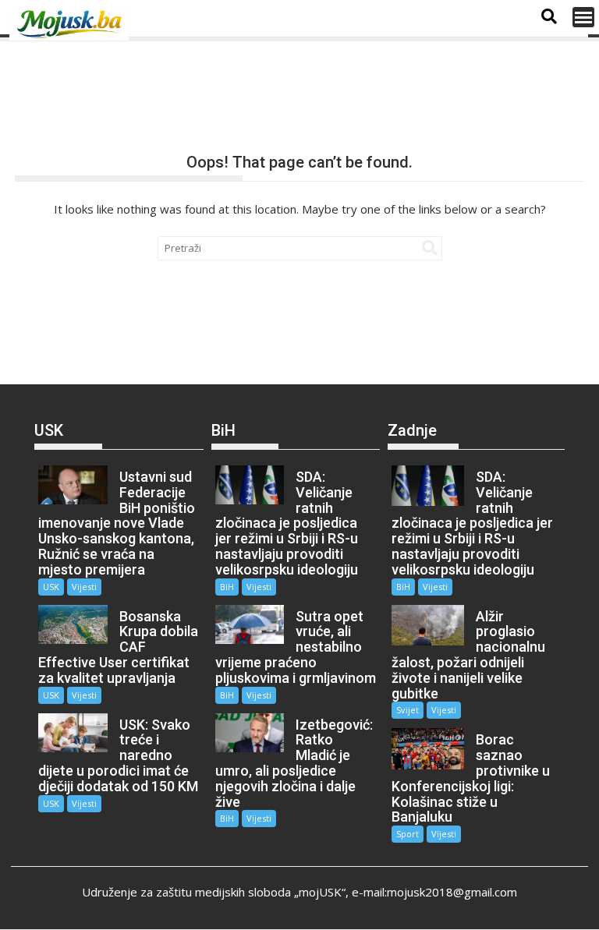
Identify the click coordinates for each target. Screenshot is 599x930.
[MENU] (583, 17)
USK (51, 586)
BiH (227, 586)
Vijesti (84, 586)
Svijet (407, 710)
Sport (407, 834)
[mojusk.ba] (71, 24)
